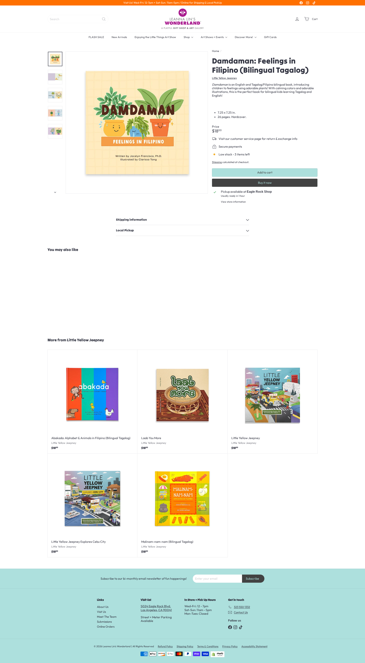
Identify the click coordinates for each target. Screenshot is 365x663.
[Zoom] (137, 122)
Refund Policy (165, 646)
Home (215, 51)
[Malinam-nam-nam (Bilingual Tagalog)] (182, 505)
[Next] (55, 191)
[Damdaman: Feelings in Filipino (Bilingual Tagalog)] (70, 292)
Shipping (217, 162)
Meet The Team (107, 616)
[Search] (103, 19)
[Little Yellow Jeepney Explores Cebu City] (92, 505)
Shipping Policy (185, 646)
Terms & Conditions (207, 646)
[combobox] (78, 19)
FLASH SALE (96, 37)
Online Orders (105, 626)
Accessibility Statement (254, 646)
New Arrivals (119, 37)
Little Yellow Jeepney (85, 339)
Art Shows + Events (212, 37)
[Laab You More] (182, 402)
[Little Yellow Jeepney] (272, 402)
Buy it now (265, 183)
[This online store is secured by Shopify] (217, 654)
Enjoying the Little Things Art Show (155, 37)
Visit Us (101, 612)
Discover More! (244, 37)
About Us (102, 607)
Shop (187, 37)
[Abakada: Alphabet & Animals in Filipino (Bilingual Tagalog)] (92, 402)
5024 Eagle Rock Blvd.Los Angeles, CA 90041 (156, 608)
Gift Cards (270, 37)
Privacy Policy (230, 646)
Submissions (104, 621)
